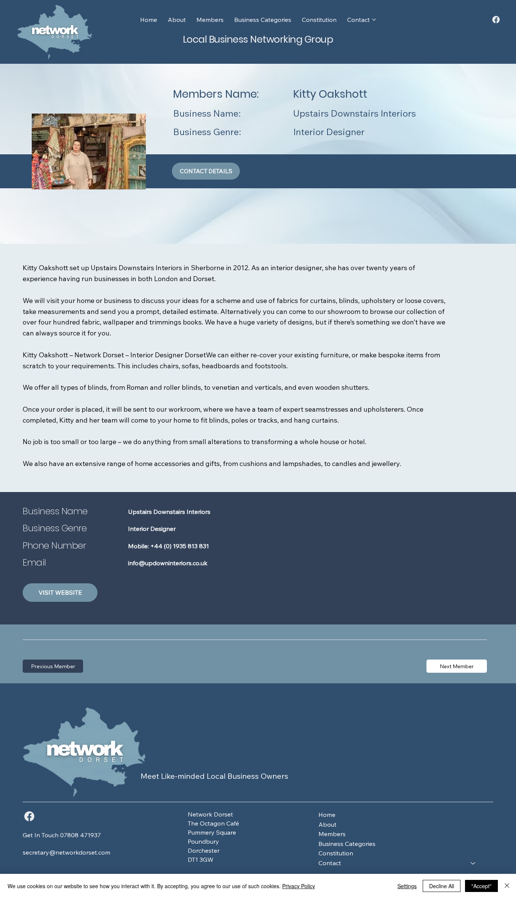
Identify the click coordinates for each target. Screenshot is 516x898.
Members (332, 834)
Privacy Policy (298, 886)
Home (326, 814)
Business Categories (346, 843)
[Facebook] (496, 20)
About (327, 824)
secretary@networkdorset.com (66, 852)
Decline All (441, 886)
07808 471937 (80, 835)
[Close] (506, 886)
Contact (329, 863)
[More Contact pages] (374, 20)
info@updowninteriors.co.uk (167, 563)
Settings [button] (407, 886)
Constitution (335, 853)
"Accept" (481, 886)
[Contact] (473, 863)
